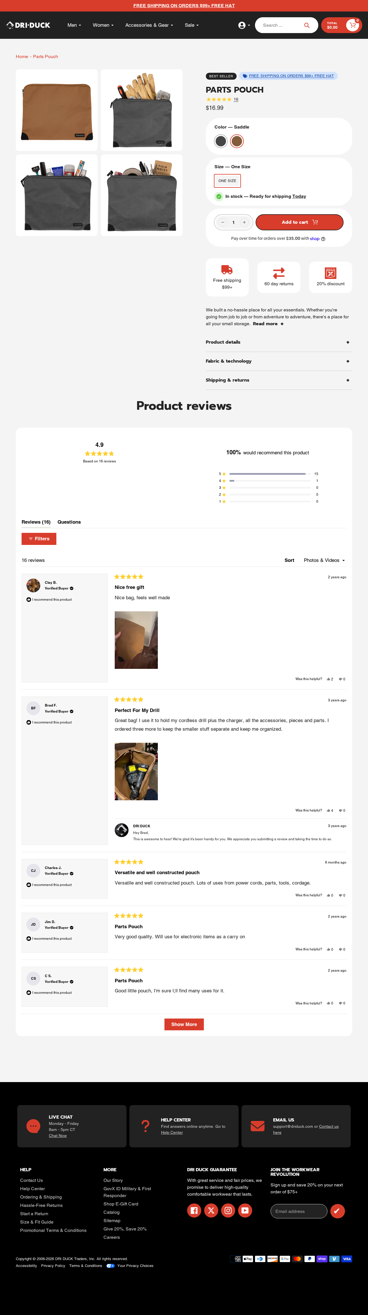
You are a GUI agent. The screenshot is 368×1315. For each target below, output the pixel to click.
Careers (111, 1237)
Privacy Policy (53, 1266)
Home (22, 56)
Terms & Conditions (85, 1266)
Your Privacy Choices (135, 1266)
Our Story (113, 1180)
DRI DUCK (64, 1259)
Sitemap (111, 1220)
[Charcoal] (220, 141)
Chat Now (58, 1135)
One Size (227, 181)
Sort (290, 560)
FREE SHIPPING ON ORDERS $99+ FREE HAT (291, 76)
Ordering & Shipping (41, 1197)
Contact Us (31, 1180)
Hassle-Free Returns (41, 1205)
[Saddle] (237, 141)
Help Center (172, 1132)
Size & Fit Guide (36, 1222)
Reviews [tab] (36, 523)
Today (299, 196)
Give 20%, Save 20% (125, 1229)
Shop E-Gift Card (120, 1204)
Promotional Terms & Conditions (53, 1230)
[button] (268, 474)
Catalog (111, 1212)
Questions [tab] (69, 523)
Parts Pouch (45, 56)
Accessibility (26, 1266)
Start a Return (34, 1213)
